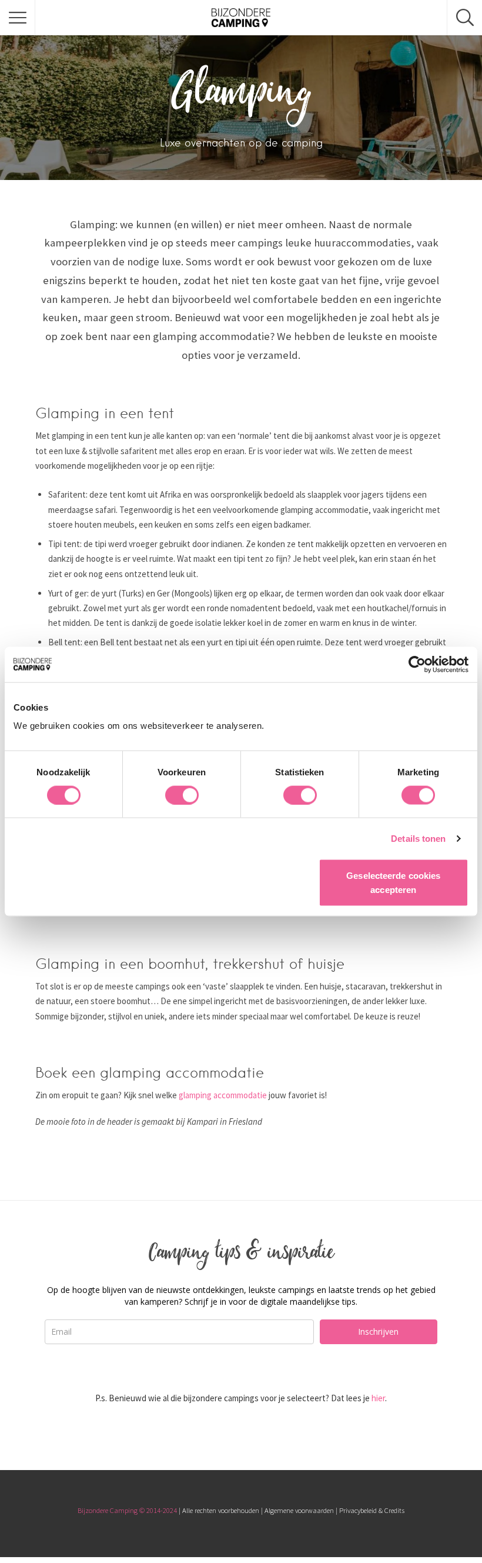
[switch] (182, 794)
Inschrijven (378, 1331)
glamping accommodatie (223, 1095)
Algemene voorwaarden (299, 1510)
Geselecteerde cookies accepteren (393, 883)
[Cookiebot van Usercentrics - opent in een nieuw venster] (417, 664)
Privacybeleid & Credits (371, 1510)
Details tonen (418, 838)
